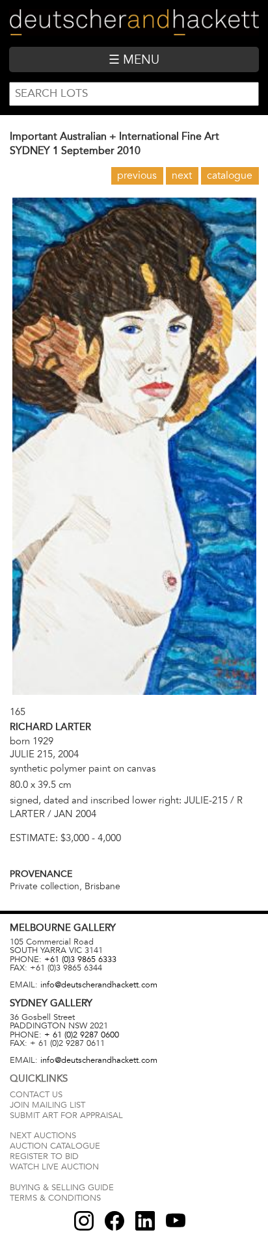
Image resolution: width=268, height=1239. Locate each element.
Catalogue (229, 175)
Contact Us (36, 1094)
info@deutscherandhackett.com (98, 985)
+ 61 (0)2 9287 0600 (81, 1035)
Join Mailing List (47, 1105)
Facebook (114, 1221)
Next (182, 175)
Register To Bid (44, 1156)
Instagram (84, 1221)
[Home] (133, 23)
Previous (137, 175)
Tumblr (145, 1221)
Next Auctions (43, 1135)
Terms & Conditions (55, 1198)
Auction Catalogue (55, 1146)
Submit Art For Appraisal (66, 1115)
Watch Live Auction (54, 1167)
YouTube (175, 1221)
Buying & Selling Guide (62, 1187)
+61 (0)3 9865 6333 (80, 959)
